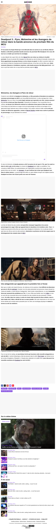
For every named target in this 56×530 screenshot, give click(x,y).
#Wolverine (26, 388)
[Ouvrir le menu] (2, 2)
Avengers (21, 170)
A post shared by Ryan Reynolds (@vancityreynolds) (23, 159)
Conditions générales (15, 521)
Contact (25, 519)
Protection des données (40, 521)
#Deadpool (12, 388)
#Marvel (4, 388)
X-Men (47, 293)
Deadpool (30, 166)
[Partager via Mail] (10, 386)
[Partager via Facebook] (2, 386)
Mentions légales (23, 521)
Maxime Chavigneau (17, 36)
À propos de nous (34, 519)
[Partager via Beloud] (13, 386)
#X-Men (46, 388)
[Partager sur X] (5, 386)
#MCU (19, 388)
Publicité (44, 519)
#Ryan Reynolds (7, 391)
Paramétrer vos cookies (31, 521)
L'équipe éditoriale (15, 519)
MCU (36, 67)
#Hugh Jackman (37, 388)
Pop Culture (3, 46)
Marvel (25, 57)
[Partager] (7, 386)
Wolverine (4, 100)
